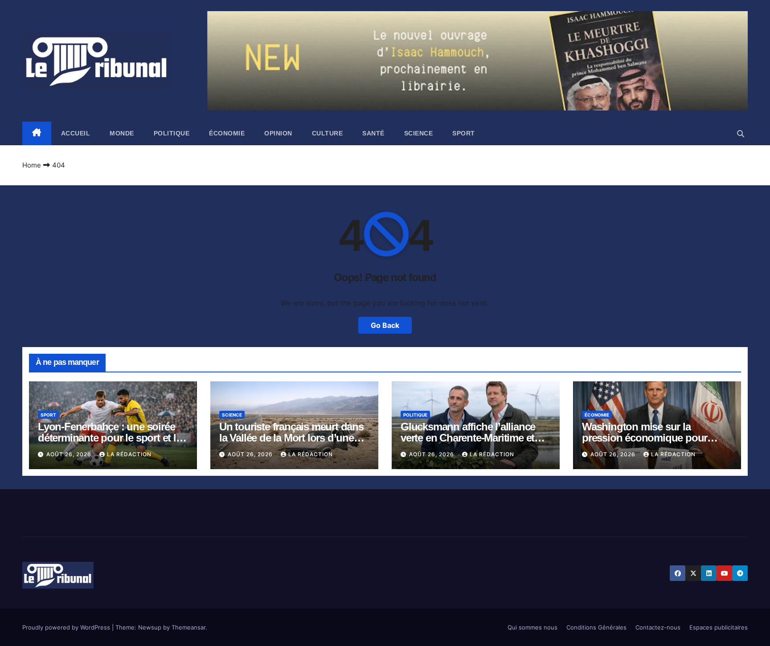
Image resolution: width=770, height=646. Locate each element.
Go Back (385, 325)
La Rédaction (129, 454)
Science (418, 133)
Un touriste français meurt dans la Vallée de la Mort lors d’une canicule (291, 438)
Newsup (149, 627)
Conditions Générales (596, 627)
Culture (327, 133)
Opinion (278, 133)
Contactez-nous (657, 627)
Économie (227, 133)
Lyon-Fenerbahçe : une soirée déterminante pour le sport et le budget (109, 438)
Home (31, 165)
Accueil (75, 133)
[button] (740, 133)
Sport (463, 133)
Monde (122, 133)
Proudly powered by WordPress (67, 627)
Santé (373, 133)
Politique (172, 133)
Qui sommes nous (532, 627)
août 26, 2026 (69, 454)
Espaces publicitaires (718, 627)
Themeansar (188, 627)
